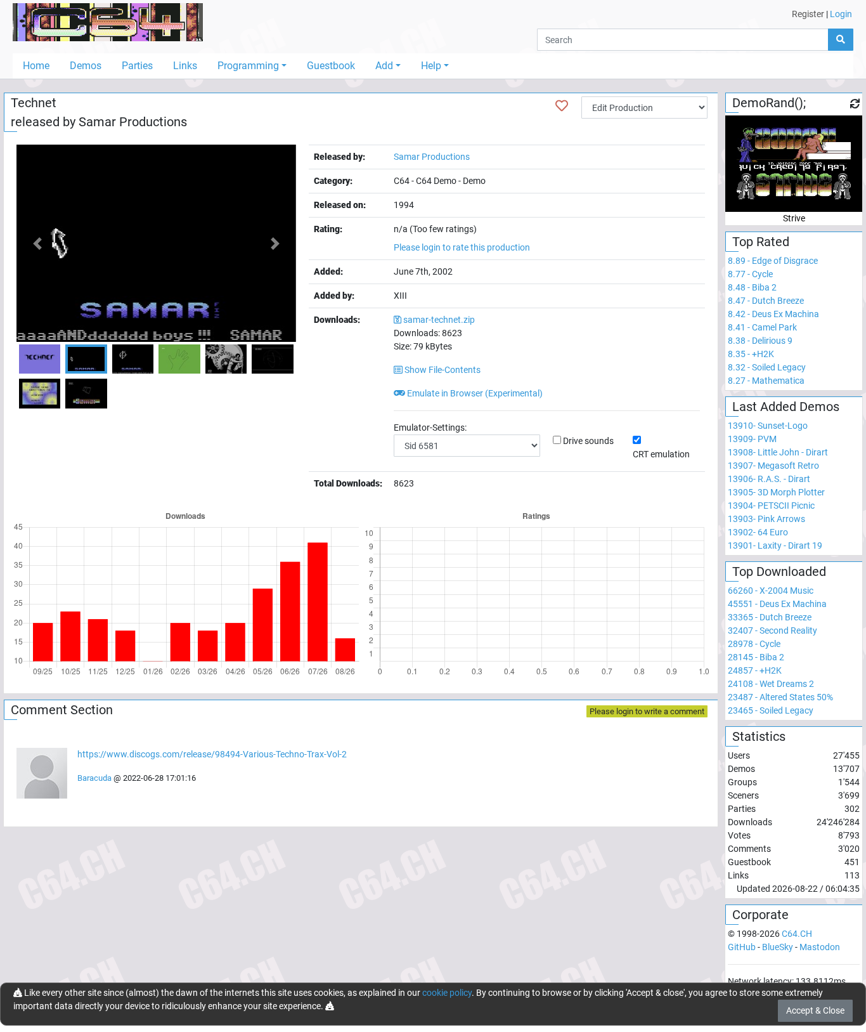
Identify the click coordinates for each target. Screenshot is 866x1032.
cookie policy (447, 993)
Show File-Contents (442, 370)
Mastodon (819, 947)
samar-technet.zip (439, 320)
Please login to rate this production (462, 247)
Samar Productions (133, 121)
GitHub (742, 947)
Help (431, 66)
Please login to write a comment (647, 711)
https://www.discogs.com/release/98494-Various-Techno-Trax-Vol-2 (212, 754)
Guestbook (331, 66)
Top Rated (760, 241)
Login (841, 14)
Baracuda (94, 778)
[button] (37, 243)
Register (808, 14)
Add (384, 66)
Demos (85, 66)
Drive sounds (588, 441)
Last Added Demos (785, 406)
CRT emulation (661, 454)
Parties (137, 66)
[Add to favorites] (561, 106)
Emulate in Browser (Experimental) (474, 393)
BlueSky (777, 947)
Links (185, 66)
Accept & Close (815, 1010)
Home (36, 66)
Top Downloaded (779, 571)
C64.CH (797, 934)
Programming (248, 66)
